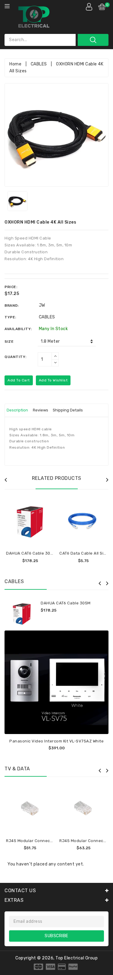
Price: (11, 287)
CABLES (39, 64)
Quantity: (16, 357)
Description (17, 410)
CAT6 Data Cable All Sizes (85, 553)
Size (9, 341)
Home (15, 64)
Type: (10, 317)
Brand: (12, 305)
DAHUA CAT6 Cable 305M (31, 553)
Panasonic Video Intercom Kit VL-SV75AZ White (56, 741)
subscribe (56, 935)
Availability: (18, 329)
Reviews (40, 410)
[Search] (93, 40)
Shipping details (68, 410)
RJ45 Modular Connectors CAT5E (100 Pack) (50, 840)
